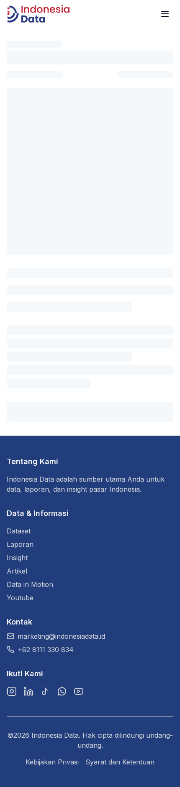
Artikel (17, 571)
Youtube (20, 598)
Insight (17, 557)
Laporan (20, 544)
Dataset (19, 531)
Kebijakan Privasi (52, 762)
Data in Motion (30, 584)
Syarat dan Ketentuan (119, 762)
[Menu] (165, 13)
